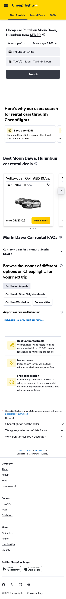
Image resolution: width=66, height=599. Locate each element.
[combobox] (16, 43)
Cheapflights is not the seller (22, 424)
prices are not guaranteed (16, 414)
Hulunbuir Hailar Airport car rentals (23, 319)
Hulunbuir (39, 450)
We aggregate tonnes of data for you (26, 430)
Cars (20, 450)
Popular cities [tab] (42, 302)
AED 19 (35, 35)
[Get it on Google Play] (11, 569)
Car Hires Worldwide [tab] (17, 302)
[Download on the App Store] (32, 569)
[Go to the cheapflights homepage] (25, 5)
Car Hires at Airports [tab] (16, 286)
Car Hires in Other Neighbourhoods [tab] (25, 294)
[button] (6, 5)
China (28, 450)
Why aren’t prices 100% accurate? (25, 436)
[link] (12, 584)
